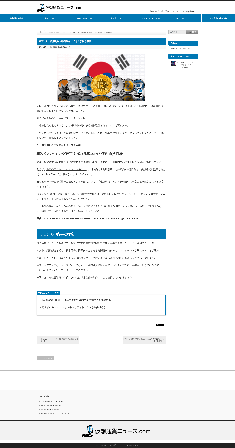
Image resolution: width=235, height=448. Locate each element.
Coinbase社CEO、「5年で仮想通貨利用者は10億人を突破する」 (77, 300)
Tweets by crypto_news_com (180, 48)
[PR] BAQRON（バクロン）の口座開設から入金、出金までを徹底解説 (186, 64)
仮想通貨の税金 (16, 18)
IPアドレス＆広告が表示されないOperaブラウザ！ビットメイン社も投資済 (142, 340)
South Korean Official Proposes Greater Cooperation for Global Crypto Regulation (91, 218)
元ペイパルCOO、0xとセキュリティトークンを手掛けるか (73, 307)
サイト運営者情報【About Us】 (51, 405)
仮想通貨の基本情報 (218, 18)
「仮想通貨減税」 (95, 265)
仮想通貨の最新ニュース (58, 32)
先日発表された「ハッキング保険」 (66, 169)
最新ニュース (50, 18)
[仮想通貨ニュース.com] (116, 425)
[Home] (42, 32)
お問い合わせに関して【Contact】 (52, 401)
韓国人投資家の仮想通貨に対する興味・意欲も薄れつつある (111, 206)
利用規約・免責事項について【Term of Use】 (56, 413)
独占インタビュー (84, 18)
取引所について (117, 18)
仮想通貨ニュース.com (118, 445)
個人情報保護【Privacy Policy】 (51, 409)
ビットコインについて (151, 18)
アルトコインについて (184, 18)
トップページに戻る (45, 358)
